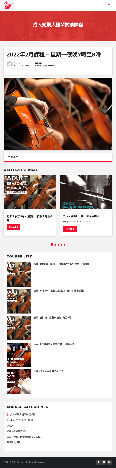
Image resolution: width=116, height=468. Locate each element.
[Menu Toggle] (109, 5)
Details (13, 227)
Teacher (17, 63)
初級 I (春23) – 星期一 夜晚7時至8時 (52, 317)
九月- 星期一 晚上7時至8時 (81, 216)
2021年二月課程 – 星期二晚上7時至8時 (54, 344)
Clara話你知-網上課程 (21, 420)
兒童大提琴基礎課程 (17, 431)
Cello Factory (21, 66)
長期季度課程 (13, 442)
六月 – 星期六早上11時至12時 (48, 371)
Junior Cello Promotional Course (24, 437)
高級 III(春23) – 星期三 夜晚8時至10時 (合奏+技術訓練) (62, 263)
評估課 (10, 425)
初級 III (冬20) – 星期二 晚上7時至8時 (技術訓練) (59, 290)
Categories (40, 63)
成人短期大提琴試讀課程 (45, 66)
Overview (12, 157)
